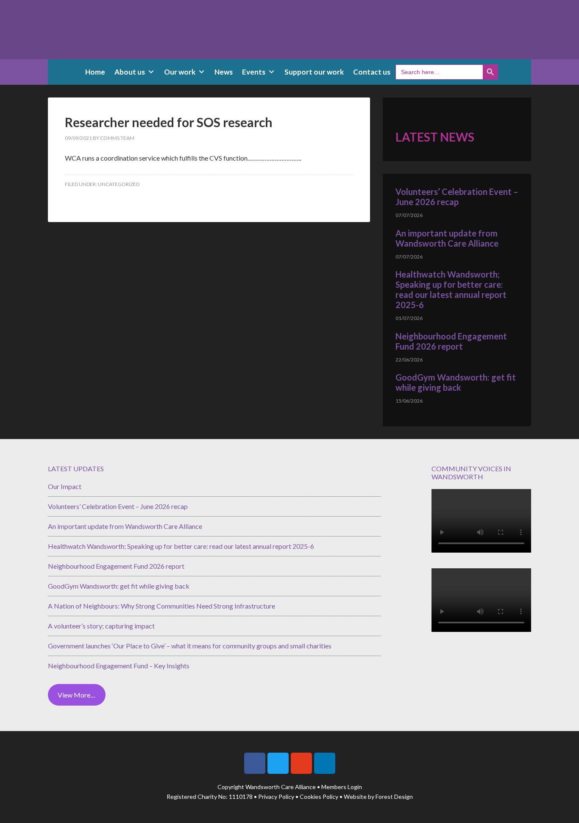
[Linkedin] (324, 763)
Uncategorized (118, 184)
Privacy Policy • (279, 796)
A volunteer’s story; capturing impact (101, 626)
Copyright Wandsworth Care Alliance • (269, 786)
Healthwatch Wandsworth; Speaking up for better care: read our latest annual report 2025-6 (451, 289)
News (223, 71)
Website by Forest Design (378, 796)
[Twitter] (278, 763)
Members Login (341, 786)
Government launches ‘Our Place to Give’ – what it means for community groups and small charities (189, 646)
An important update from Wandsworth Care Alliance (446, 238)
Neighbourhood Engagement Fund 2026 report (451, 341)
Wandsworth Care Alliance (289, 29)
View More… (76, 695)
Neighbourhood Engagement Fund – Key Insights (118, 666)
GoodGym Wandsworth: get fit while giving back (455, 382)
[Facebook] (254, 763)
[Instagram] (301, 763)
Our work (179, 71)
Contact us (371, 71)
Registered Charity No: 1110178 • (212, 796)
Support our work (314, 71)
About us (129, 71)
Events (253, 71)
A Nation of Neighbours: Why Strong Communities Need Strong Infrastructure (161, 606)
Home (95, 71)
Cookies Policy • (322, 796)
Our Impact (64, 486)
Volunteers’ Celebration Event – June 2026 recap (456, 196)
